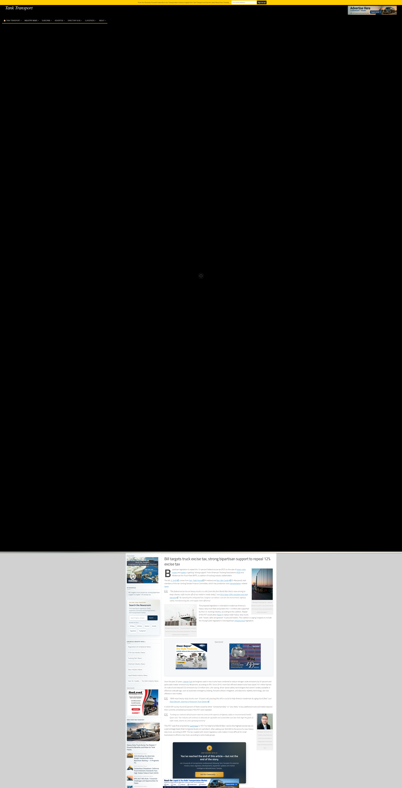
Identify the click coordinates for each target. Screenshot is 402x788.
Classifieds (90, 20)
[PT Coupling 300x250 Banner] (245, 669)
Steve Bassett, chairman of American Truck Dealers (188, 701)
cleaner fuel (187, 681)
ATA (238, 572)
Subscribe (46, 20)
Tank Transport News (200, 268)
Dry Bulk (154, 626)
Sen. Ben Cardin (223, 580)
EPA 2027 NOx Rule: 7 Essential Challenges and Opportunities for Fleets (146, 781)
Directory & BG (74, 20)
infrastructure (239, 620)
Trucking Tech (142, 631)
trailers (183, 572)
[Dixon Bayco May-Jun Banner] (191, 669)
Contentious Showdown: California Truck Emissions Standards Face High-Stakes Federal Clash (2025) (146, 770)
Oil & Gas (139, 626)
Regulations (133, 631)
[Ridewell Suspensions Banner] (142, 582)
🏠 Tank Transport (12, 20)
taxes (166, 586)
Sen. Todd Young (195, 580)
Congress (194, 725)
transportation (235, 583)
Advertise (59, 20)
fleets (219, 614)
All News (132, 626)
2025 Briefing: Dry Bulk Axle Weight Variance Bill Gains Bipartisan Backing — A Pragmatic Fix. (146, 759)
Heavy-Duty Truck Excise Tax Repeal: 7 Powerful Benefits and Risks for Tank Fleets (141, 747)
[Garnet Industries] (142, 715)
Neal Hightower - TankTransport (193, 282)
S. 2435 (174, 580)
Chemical (147, 626)
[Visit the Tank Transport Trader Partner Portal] (201, 783)
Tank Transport (18, 7)
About (101, 20)
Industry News (30, 20)
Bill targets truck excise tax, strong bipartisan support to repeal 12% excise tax (144, 593)
